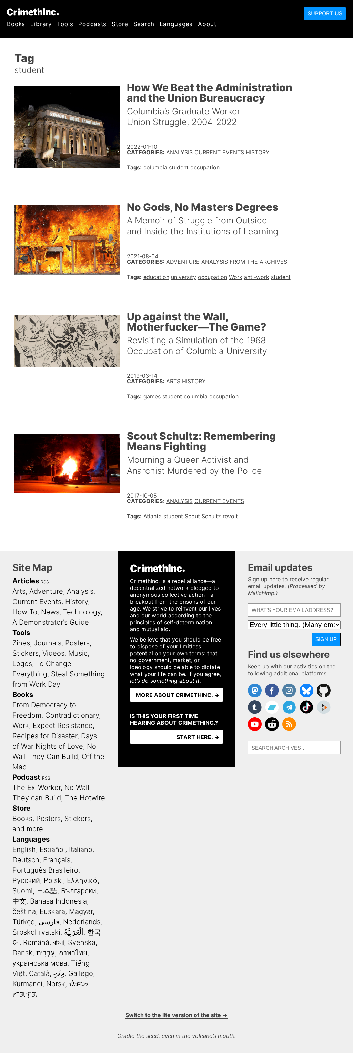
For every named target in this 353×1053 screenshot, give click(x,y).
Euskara (52, 911)
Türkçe (23, 922)
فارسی (49, 922)
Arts (173, 381)
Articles (25, 581)
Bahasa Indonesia (58, 901)
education (156, 276)
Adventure (183, 261)
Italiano (80, 849)
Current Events (219, 152)
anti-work (256, 276)
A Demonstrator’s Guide (50, 622)
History (258, 152)
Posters (77, 643)
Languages (176, 24)
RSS (45, 581)
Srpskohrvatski (36, 932)
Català (39, 973)
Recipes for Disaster (44, 736)
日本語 (47, 891)
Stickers (25, 653)
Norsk (55, 984)
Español (52, 849)
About (207, 24)
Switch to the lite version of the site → (176, 1015)
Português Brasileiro (45, 870)
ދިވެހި (58, 973)
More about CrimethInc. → (177, 694)
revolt (230, 516)
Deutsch (25, 860)
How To (24, 612)
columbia (155, 167)
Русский (26, 880)
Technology (82, 612)
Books (16, 24)
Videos (53, 653)
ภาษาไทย (73, 953)
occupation (205, 167)
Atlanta (152, 516)
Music (78, 653)
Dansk (22, 953)
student (179, 167)
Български (78, 891)
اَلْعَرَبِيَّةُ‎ (73, 932)
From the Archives (258, 261)
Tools (65, 24)
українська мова (39, 963)
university (183, 276)
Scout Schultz (203, 516)
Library (41, 24)
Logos (22, 663)
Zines (21, 643)
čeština (24, 911)
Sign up (326, 639)
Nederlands (81, 922)
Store (120, 24)
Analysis (179, 152)
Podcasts (92, 24)
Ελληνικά (82, 880)
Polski (53, 880)
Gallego (80, 973)
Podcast (26, 777)
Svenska (81, 942)
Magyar (81, 911)
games (152, 396)
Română (36, 942)
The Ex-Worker (36, 787)
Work (235, 276)
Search (143, 24)
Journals (47, 643)
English (24, 849)
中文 (19, 901)
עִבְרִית (45, 953)
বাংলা (58, 942)
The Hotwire (85, 798)
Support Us (324, 13)
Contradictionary (72, 715)
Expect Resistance (63, 725)
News (50, 612)
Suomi (22, 891)
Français (56, 860)
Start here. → (197, 736)
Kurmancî (27, 984)
